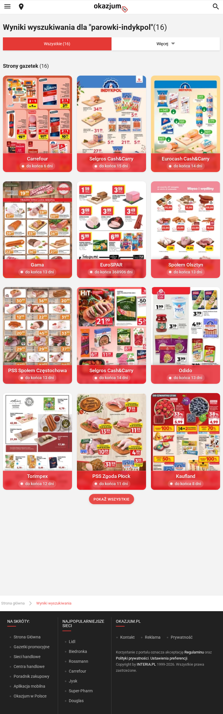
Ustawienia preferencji (168, 658)
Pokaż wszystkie (111, 499)
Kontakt (127, 637)
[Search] (215, 7)
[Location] (21, 7)
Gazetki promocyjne (31, 646)
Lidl (72, 641)
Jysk (73, 681)
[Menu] (7, 7)
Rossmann (78, 661)
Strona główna (13, 603)
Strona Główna (27, 637)
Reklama (153, 637)
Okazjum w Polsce (30, 696)
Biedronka (78, 651)
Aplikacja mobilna (29, 686)
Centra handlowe (29, 666)
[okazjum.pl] (111, 7)
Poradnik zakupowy (31, 676)
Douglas (76, 700)
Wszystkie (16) (57, 43)
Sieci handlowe (27, 656)
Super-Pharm (81, 691)
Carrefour (77, 671)
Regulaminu (194, 652)
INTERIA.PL (146, 664)
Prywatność (182, 637)
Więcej (162, 43)
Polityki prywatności (132, 658)
